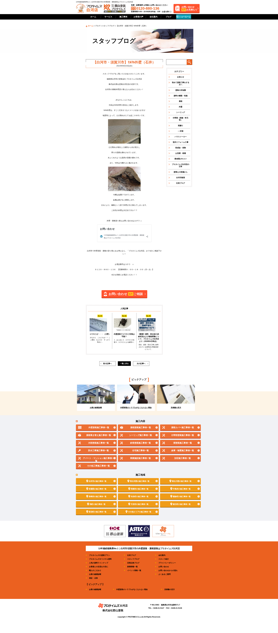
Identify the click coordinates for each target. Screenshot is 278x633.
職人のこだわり (95, 570)
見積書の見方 (169, 589)
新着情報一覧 (132, 567)
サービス (108, 17)
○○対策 (180, 131)
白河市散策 (180, 177)
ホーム (93, 17)
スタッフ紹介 (163, 559)
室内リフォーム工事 (180, 142)
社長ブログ (180, 183)
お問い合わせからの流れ (168, 570)
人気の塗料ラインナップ (98, 563)
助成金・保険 (180, 148)
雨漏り (180, 125)
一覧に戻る (124, 363)
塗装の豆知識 (180, 90)
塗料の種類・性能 (181, 96)
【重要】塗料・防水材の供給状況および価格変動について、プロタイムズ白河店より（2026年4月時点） (148, 337)
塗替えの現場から (181, 172)
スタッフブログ (108, 26)
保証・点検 (93, 578)
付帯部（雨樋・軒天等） (180, 119)
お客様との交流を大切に (98, 567)
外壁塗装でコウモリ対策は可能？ (124, 335)
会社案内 (153, 17)
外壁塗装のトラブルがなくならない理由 (132, 589)
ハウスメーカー (181, 137)
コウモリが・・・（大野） (100, 334)
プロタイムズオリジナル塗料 (100, 559)
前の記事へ (107, 363)
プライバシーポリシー (167, 563)
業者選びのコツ (181, 159)
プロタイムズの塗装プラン (99, 555)
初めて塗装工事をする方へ (180, 84)
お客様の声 (138, 17)
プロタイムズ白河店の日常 (180, 165)
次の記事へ (141, 363)
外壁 (180, 107)
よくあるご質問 (164, 574)
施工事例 (123, 17)
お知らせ (180, 77)
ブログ (168, 17)
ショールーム (185, 17)
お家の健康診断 (95, 574)
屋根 (180, 101)
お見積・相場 (180, 153)
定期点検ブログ (133, 563)
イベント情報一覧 (134, 570)
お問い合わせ (163, 567)
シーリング (180, 112)
